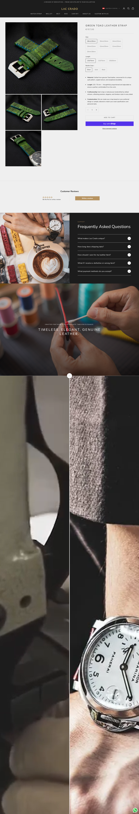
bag (66, 13)
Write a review (87, 198)
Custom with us (101, 13)
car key (75, 13)
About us (87, 13)
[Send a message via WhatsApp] (135, 810)
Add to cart (109, 117)
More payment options (109, 129)
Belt (58, 13)
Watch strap (36, 13)
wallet (49, 13)
